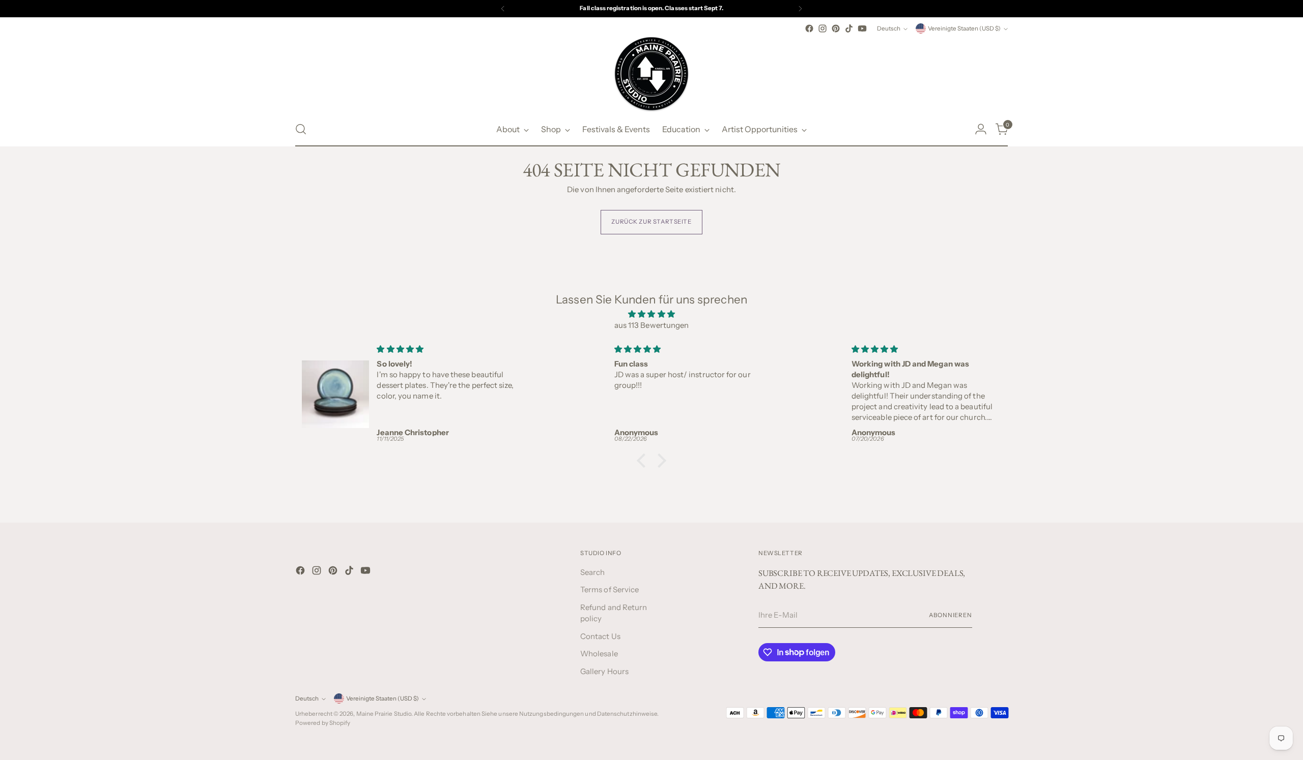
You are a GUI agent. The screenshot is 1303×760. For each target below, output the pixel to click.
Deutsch (888, 28)
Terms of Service (609, 589)
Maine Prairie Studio (384, 713)
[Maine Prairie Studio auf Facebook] (809, 28)
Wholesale (599, 653)
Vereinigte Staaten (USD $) (964, 28)
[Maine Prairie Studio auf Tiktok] (849, 28)
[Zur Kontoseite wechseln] (981, 129)
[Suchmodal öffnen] (301, 129)
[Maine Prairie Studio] (651, 74)
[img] (651, 314)
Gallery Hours (604, 671)
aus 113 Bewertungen (651, 325)
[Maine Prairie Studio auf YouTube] (862, 28)
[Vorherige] (503, 8)
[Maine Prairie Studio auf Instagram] (822, 28)
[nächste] (800, 8)
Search (592, 572)
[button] (644, 460)
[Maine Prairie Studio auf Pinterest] (835, 28)
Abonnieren (950, 615)
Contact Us (600, 636)
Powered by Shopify (322, 722)
